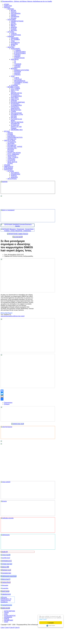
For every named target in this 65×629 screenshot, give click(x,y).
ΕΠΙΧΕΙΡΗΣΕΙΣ (15, 174)
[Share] (17, 399)
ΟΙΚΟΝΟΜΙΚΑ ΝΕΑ (17, 129)
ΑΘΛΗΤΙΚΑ (10, 47)
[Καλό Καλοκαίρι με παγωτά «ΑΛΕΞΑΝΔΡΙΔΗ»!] (17, 461)
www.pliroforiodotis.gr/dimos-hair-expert (12, 316)
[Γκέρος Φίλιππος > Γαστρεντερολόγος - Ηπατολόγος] (5, 567)
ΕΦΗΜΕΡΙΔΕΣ (8, 620)
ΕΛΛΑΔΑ (13, 18)
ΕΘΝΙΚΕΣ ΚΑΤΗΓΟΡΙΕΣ (21, 70)
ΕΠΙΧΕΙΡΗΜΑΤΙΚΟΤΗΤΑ (15, 137)
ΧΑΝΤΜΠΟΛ (15, 59)
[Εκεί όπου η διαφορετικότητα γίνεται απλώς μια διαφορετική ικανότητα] (6, 594)
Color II (7, 627)
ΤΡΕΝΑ (6, 612)
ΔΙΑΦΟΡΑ (14, 27)
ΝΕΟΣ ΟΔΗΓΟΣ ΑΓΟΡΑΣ (12, 162)
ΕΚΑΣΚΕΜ (17, 71)
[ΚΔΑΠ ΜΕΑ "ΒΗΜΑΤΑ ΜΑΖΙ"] (6, 564)
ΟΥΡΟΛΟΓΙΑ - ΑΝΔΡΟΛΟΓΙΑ (15, 107)
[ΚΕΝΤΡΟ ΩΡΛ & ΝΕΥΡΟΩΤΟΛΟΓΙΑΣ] (5, 558)
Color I (3, 627)
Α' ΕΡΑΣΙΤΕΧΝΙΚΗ (20, 51)
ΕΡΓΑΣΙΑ (7, 131)
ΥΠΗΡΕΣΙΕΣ (11, 159)
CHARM (13, 111)
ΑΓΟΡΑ (13, 45)
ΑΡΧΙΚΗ (6, 4)
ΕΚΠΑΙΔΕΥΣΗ (15, 42)
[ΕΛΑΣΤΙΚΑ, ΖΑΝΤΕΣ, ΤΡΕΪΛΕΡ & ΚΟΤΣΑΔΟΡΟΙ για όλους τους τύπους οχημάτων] (17, 226)
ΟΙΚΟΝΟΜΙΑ (15, 38)
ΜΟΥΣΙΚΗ (14, 30)
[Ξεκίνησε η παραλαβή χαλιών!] (5, 579)
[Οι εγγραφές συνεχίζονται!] (17, 525)
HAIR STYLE (15, 99)
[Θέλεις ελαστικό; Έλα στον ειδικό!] (17, 187)
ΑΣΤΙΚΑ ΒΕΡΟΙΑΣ (9, 611)
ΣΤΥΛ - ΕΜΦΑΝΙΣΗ (13, 154)
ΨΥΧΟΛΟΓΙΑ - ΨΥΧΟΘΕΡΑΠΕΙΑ (16, 95)
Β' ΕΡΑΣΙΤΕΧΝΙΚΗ (20, 53)
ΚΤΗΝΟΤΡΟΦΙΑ (16, 35)
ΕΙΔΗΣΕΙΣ (7, 7)
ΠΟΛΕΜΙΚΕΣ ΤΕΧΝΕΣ (21, 82)
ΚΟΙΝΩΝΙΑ (10, 36)
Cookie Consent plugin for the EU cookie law (50, 626)
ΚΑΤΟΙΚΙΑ (10, 151)
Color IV (17, 627)
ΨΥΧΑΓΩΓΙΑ (11, 160)
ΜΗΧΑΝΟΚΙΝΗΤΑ (19, 81)
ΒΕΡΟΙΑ (13, 10)
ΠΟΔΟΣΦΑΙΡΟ (15, 48)
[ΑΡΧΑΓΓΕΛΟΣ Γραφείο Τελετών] (17, 233)
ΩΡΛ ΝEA (14, 117)
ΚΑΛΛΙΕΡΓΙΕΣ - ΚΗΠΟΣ (14, 146)
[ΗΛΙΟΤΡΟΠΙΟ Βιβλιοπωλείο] (6, 570)
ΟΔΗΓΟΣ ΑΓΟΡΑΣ (9, 140)
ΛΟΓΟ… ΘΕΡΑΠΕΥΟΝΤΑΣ (16, 92)
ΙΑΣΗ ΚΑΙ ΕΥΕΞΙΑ (16, 113)
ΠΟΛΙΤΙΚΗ (10, 9)
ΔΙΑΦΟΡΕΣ (14, 44)
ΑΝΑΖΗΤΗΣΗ (8, 169)
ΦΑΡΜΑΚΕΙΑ (8, 617)
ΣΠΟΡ (13, 76)
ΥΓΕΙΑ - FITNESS (12, 157)
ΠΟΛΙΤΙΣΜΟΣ (11, 19)
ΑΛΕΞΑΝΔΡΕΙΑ (15, 13)
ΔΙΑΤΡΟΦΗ (10, 143)
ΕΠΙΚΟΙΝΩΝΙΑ (8, 168)
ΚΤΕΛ (6, 614)
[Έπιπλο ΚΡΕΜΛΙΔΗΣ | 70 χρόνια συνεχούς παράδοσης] (8, 602)
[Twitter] (17, 393)
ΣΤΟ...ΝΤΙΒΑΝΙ (15, 88)
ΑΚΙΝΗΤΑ (14, 175)
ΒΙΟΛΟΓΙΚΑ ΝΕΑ (16, 110)
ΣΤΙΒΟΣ (16, 77)
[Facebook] (17, 391)
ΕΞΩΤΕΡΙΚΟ (11, 136)
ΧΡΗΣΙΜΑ (7, 165)
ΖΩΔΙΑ (6, 621)
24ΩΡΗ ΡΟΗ (8, 6)
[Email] (17, 396)
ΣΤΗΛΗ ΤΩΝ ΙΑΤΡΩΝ (14, 152)
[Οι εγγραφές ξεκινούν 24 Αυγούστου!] (5, 555)
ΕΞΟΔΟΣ (13, 28)
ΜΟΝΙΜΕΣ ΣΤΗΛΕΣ (13, 87)
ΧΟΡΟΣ (13, 22)
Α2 (15, 62)
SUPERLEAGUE (19, 58)
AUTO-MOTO (15, 172)
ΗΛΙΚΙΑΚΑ (17, 55)
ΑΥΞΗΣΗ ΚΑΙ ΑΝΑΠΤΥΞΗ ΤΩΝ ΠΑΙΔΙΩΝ (16, 126)
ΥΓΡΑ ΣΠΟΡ (18, 79)
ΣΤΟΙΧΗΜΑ (14, 85)
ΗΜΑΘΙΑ (13, 15)
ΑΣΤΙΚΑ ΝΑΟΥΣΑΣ (10, 615)
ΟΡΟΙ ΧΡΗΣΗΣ (12, 178)
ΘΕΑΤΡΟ (13, 24)
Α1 (15, 61)
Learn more (42, 619)
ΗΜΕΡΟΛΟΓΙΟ (8, 166)
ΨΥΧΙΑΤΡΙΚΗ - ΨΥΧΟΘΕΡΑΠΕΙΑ (16, 104)
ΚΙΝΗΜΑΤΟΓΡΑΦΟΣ (17, 21)
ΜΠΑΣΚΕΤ (14, 68)
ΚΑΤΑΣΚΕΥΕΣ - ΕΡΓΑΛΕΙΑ (12, 148)
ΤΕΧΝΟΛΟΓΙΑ (11, 156)
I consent (51, 623)
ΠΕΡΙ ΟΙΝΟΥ (15, 97)
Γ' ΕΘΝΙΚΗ (17, 50)
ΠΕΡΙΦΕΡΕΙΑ (15, 16)
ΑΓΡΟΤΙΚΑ (10, 32)
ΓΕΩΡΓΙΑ (14, 33)
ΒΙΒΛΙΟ (13, 25)
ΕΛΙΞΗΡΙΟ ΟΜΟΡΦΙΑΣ (18, 102)
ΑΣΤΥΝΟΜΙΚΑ (15, 39)
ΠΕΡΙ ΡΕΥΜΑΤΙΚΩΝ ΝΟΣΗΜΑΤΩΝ (17, 122)
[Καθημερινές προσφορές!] (17, 215)
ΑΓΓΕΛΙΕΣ (10, 171)
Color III (12, 627)
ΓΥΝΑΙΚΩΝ (17, 64)
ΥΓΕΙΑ (13, 41)
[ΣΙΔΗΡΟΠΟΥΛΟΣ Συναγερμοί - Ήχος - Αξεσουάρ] (8, 576)
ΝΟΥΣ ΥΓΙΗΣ (15, 90)
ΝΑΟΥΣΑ (13, 12)
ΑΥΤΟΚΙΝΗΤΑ (11, 142)
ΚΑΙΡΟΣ (6, 618)
